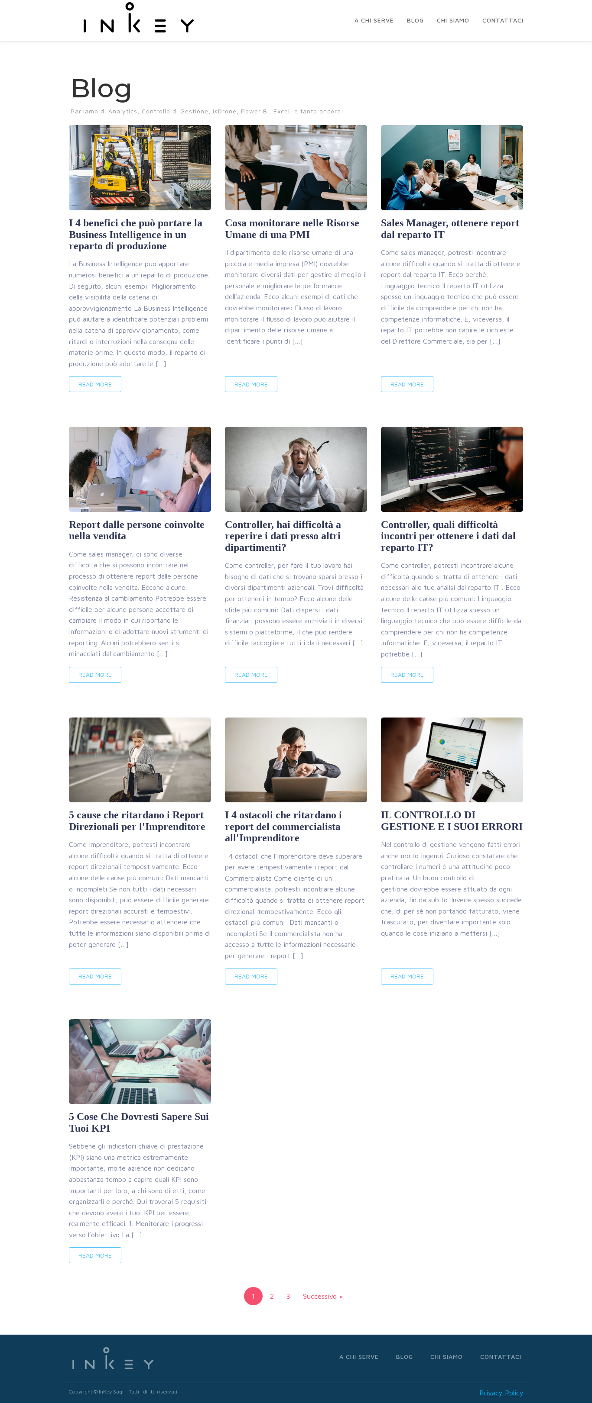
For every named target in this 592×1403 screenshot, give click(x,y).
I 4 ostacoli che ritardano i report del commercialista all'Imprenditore (283, 826)
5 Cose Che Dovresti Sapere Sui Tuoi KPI (139, 1122)
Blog (415, 20)
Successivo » (323, 1296)
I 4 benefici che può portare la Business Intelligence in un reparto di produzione (135, 234)
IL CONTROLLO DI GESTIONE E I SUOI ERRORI (452, 820)
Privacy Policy (501, 1393)
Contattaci (503, 20)
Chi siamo (453, 20)
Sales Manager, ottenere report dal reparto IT (450, 228)
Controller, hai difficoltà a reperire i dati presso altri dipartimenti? (283, 536)
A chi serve (374, 20)
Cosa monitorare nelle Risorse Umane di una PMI (292, 228)
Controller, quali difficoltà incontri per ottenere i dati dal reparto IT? (448, 536)
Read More (95, 384)
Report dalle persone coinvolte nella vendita (137, 530)
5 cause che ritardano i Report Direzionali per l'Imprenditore (137, 820)
